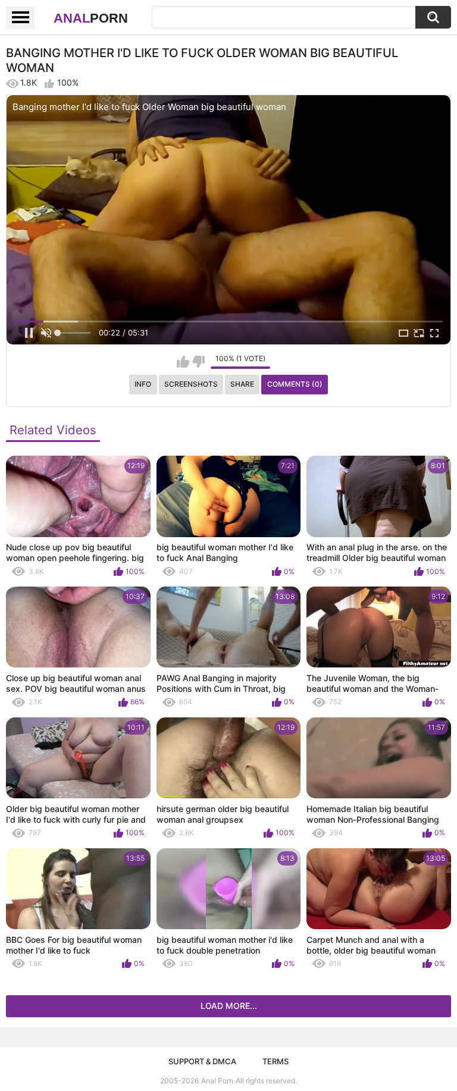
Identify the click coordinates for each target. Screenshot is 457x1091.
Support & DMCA (202, 1061)
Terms (275, 1061)
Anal (91, 18)
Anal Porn (217, 1080)
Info (142, 384)
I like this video (183, 362)
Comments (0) (295, 384)
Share (242, 384)
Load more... (229, 1006)
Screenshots (191, 384)
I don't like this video (198, 362)
